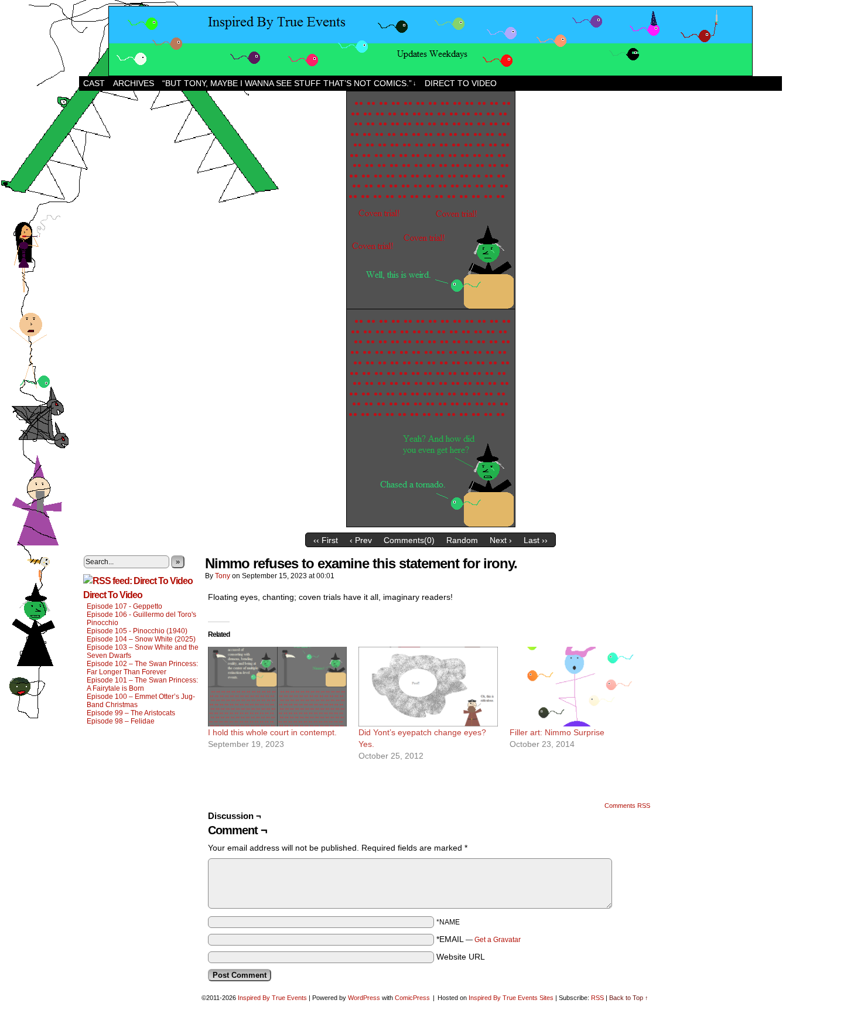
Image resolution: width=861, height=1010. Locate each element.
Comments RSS (627, 805)
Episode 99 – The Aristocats (131, 713)
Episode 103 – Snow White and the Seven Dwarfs (143, 651)
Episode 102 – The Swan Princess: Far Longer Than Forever (142, 668)
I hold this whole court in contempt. (272, 732)
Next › (501, 540)
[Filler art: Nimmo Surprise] (579, 686)
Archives (133, 83)
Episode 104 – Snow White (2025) (141, 639)
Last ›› (536, 540)
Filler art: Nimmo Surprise (557, 732)
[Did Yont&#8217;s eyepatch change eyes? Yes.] (427, 686)
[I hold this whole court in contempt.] (277, 686)
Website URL (460, 956)
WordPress (364, 997)
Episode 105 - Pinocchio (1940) (137, 631)
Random (462, 540)
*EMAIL (478, 939)
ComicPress (412, 997)
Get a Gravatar (497, 940)
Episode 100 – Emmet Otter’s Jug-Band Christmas (141, 700)
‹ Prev (361, 540)
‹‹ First (325, 540)
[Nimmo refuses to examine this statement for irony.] (430, 524)
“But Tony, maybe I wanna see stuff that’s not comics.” (289, 83)
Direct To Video (112, 595)
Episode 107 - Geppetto (124, 606)
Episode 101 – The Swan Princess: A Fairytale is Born (142, 684)
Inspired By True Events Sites (511, 997)
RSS (597, 997)
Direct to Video (461, 83)
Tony (222, 576)
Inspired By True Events (272, 997)
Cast (94, 83)
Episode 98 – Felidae (121, 721)
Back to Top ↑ (628, 997)
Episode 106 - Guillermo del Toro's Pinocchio (141, 618)
